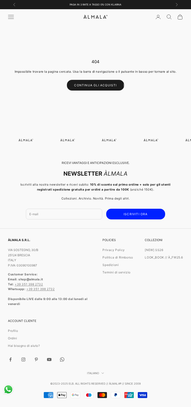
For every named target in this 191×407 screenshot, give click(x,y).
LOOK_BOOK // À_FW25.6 (164, 257)
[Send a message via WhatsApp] (8, 389)
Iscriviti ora (136, 214)
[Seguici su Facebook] (10, 359)
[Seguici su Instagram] (23, 359)
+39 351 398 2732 (29, 284)
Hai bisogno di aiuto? (24, 346)
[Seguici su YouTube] (49, 359)
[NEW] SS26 (154, 250)
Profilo (13, 331)
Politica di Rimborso (117, 257)
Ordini (12, 338)
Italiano (93, 373)
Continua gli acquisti (95, 85)
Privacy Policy (113, 250)
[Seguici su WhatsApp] (62, 359)
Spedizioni (110, 265)
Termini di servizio (116, 272)
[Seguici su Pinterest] (36, 359)
